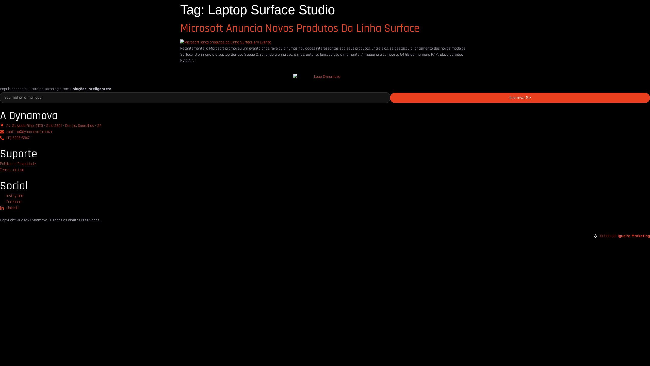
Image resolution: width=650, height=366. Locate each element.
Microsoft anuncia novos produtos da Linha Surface (299, 28)
